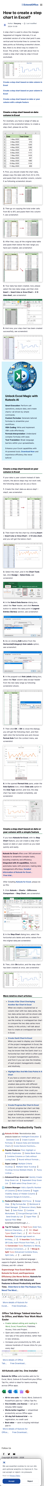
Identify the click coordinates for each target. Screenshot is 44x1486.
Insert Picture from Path (24, 1242)
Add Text (37, 1227)
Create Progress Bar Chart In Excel (23, 1105)
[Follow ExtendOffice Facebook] (4, 1454)
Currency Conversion (14, 1249)
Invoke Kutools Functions (24, 1146)
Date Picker (18, 1210)
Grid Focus (26, 1201)
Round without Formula (28, 1159)
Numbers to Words (32, 1246)
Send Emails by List (14, 1216)
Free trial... (8, 875)
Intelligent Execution (30, 1136)
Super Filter (31, 1216)
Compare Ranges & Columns (17, 1197)
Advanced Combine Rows (26, 1252)
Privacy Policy (15, 1476)
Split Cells (9, 1255)
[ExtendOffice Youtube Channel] (14, 1454)
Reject (30, 1481)
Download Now (28, 451)
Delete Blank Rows (33, 1153)
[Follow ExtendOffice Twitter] (9, 1454)
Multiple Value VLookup (26, 1167)
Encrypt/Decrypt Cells (27, 1213)
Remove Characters (13, 1230)
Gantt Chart (16, 1233)
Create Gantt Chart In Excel (20, 1038)
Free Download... (20, 1306)
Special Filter (10, 1220)
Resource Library (28, 1207)
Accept (11, 1481)
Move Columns (23, 1190)
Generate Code (12, 1140)
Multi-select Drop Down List (24, 1183)
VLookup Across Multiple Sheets (19, 1170)
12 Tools (26, 1227)
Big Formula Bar (19, 1204)
